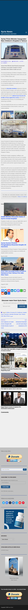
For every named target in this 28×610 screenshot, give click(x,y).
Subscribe (22, 306)
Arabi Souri (15, 61)
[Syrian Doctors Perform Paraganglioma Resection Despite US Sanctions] (14, 235)
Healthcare (19, 312)
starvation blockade (13, 314)
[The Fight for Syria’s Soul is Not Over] (14, 380)
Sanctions (6, 314)
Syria (22, 61)
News (2, 314)
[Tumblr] (5, 293)
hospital (25, 312)
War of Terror (7, 316)
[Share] (8, 293)
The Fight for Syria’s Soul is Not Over (11, 388)
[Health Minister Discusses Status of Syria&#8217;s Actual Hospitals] (14, 209)
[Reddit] (2, 293)
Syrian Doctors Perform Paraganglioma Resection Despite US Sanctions (13, 244)
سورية (11, 316)
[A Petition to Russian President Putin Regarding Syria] (14, 360)
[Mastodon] (18, 290)
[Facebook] (2, 290)
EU (16, 312)
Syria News (6, 31)
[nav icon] (26, 32)
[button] (7, 115)
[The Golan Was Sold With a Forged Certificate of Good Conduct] (14, 340)
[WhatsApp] (21, 290)
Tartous (23, 314)
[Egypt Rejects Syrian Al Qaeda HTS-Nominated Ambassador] (14, 398)
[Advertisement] (14, 15)
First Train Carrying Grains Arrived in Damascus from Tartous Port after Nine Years (13, 273)
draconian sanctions (12, 88)
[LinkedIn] (12, 290)
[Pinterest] (8, 290)
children (8, 312)
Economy (12, 312)
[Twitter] (5, 290)
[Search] (25, 469)
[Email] (24, 290)
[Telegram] (15, 290)
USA (2, 316)
